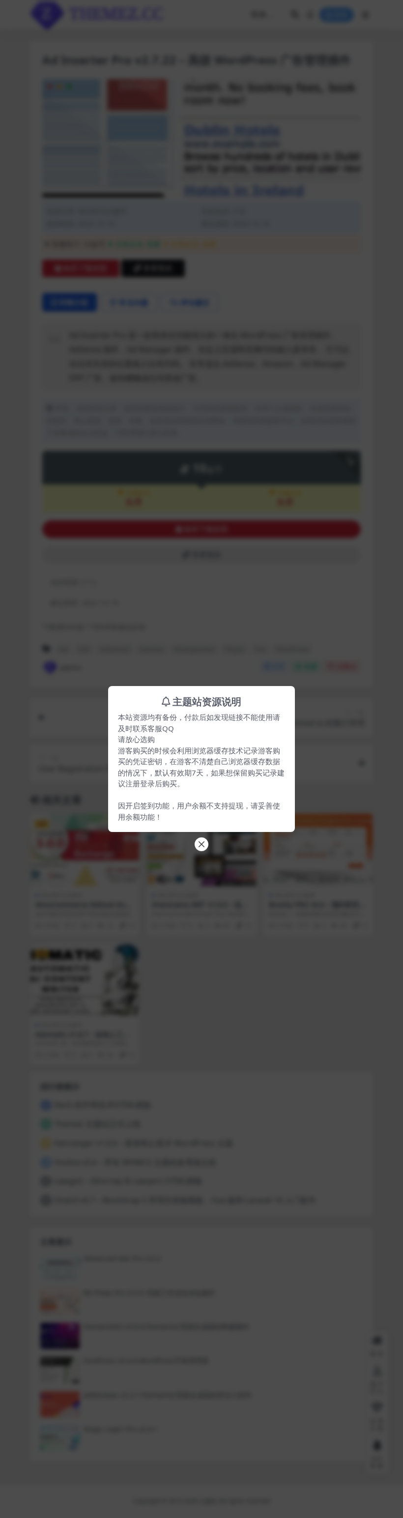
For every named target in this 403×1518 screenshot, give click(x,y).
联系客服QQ (153, 728)
